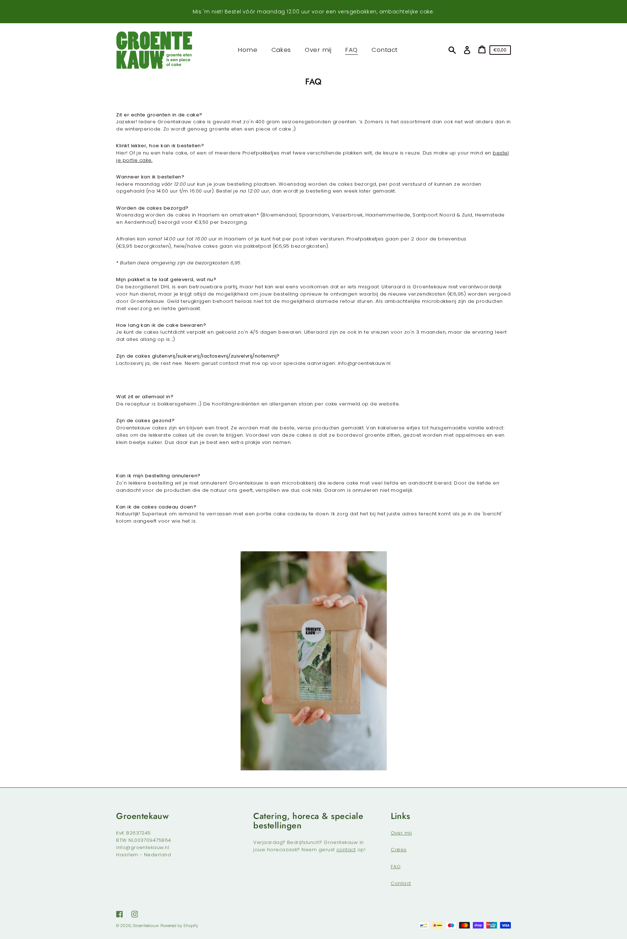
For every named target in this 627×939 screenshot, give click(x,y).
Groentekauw (146, 925)
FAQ (396, 866)
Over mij (401, 832)
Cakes (399, 849)
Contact (401, 883)
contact (346, 849)
